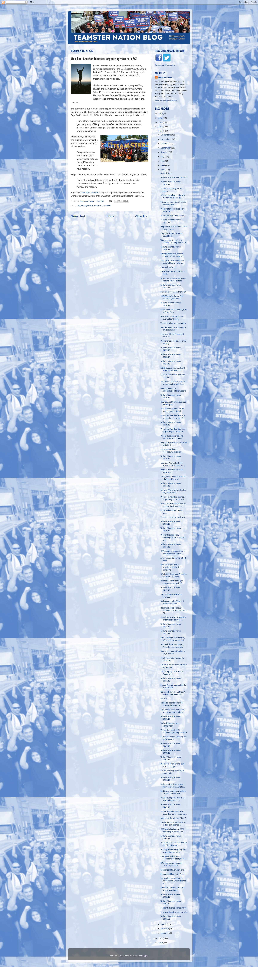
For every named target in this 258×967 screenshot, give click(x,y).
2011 (160, 938)
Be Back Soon (166, 173)
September (166, 148)
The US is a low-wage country (173, 323)
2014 (160, 122)
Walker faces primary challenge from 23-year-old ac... (173, 537)
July (163, 157)
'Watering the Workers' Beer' (173, 818)
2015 (160, 118)
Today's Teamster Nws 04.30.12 (174, 177)
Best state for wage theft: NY (173, 292)
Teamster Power (165, 77)
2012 (160, 131)
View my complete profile (166, 101)
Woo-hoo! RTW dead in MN (173, 216)
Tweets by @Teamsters (165, 65)
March (164, 924)
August (164, 152)
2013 (160, 127)
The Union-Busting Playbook (173, 517)
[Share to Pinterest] (127, 201)
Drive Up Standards (89, 193)
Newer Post (78, 216)
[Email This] (116, 201)
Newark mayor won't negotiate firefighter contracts (171, 567)
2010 (160, 943)
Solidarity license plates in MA (173, 908)
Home (110, 216)
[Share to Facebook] (124, 201)
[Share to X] (121, 201)
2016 (160, 114)
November (166, 139)
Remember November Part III (173, 870)
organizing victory (85, 206)
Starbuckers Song (168, 267)
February (165, 929)
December (165, 135)
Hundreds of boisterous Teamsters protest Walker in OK (174, 610)
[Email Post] (110, 201)
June (163, 161)
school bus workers (102, 206)
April (163, 170)
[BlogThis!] (118, 201)
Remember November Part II (173, 874)
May (163, 165)
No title (164, 699)
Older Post (141, 216)
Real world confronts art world (174, 912)
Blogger (144, 956)
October (165, 144)
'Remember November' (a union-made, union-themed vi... (173, 881)
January (164, 933)
